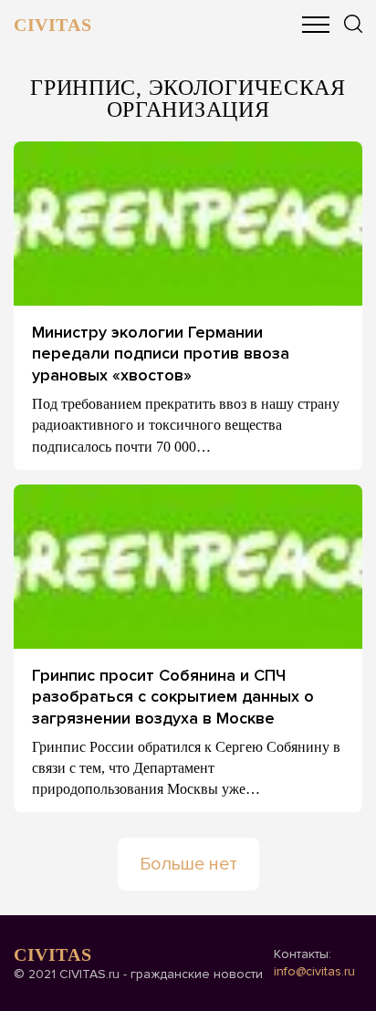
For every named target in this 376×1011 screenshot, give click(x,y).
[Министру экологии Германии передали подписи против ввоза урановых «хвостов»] (188, 223)
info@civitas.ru (314, 971)
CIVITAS (52, 25)
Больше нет (188, 864)
